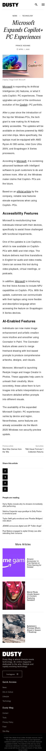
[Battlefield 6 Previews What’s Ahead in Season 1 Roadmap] (14, 628)
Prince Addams (23, 45)
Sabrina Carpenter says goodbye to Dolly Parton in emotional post (22, 512)
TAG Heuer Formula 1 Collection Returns (34, 450)
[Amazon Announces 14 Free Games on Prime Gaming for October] (14, 562)
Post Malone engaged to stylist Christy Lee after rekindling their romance (22, 532)
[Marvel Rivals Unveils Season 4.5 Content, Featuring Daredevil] (14, 595)
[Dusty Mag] (11, 5)
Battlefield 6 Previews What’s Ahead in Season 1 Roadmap (34, 629)
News (15, 16)
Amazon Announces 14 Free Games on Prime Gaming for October (34, 563)
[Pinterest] (5, 483)
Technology (27, 16)
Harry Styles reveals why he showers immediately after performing (23, 505)
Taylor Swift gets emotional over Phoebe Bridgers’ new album (23, 519)
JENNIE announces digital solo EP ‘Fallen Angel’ (22, 525)
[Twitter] (5, 477)
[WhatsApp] (5, 489)
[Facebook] (5, 471)
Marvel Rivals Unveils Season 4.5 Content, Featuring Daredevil (33, 596)
